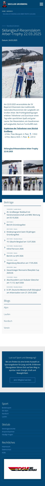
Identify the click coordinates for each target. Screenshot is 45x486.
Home (4, 11)
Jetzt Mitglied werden (22, 380)
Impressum (6, 447)
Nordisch (8, 320)
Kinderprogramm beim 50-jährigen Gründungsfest (21, 232)
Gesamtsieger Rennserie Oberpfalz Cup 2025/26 (23, 270)
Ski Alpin (5, 411)
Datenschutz (6, 450)
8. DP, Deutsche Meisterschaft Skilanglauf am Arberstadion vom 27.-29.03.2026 (24, 290)
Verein (7, 327)
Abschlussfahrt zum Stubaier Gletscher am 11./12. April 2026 (23, 280)
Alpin (6, 307)
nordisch (10, 11)
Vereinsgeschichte (8, 429)
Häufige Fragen (7, 435)
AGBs (4, 453)
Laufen (7, 314)
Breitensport (6, 408)
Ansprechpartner (8, 432)
